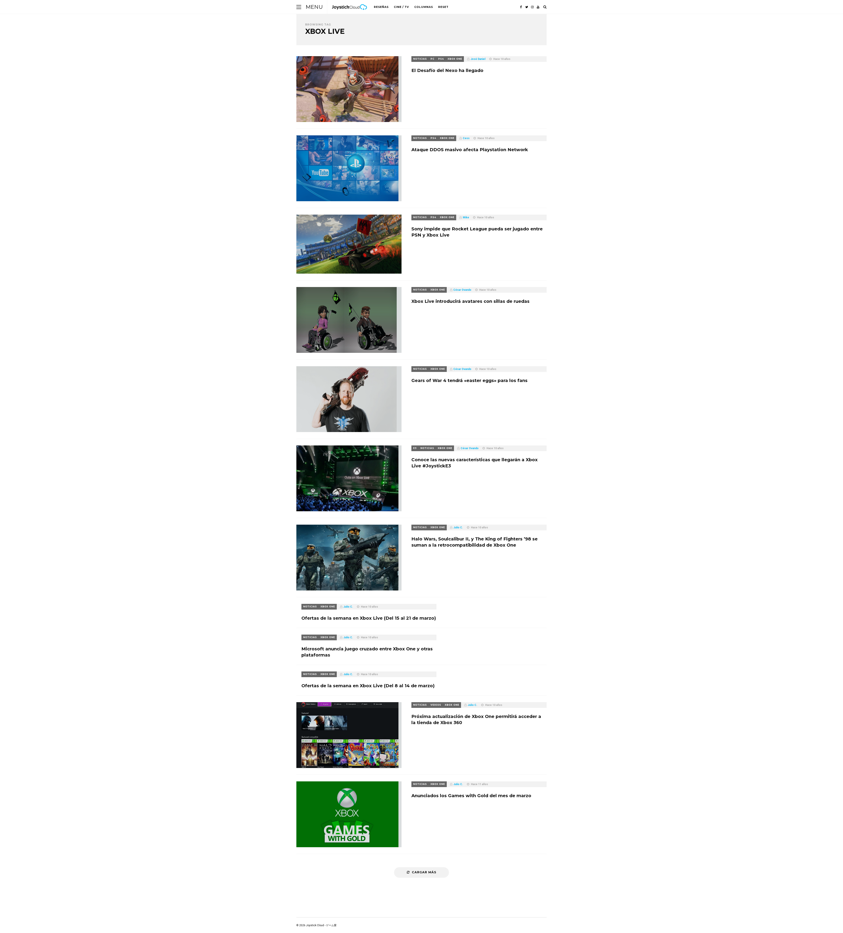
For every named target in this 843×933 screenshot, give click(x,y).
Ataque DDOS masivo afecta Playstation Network (469, 149)
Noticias (420, 58)
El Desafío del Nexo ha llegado (447, 70)
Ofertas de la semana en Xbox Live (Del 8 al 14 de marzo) (368, 685)
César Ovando (462, 289)
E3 (415, 448)
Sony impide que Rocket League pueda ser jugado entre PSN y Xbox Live (477, 232)
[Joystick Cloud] (349, 13)
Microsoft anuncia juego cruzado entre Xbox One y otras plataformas (367, 652)
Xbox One (455, 58)
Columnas (423, 7)
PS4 (441, 58)
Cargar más (424, 872)
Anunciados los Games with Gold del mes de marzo (471, 795)
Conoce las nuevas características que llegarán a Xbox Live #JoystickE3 (474, 462)
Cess (466, 138)
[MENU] (298, 7)
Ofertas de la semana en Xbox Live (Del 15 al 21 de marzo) (368, 618)
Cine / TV (401, 7)
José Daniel (477, 59)
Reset (443, 7)
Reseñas (381, 7)
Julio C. (458, 527)
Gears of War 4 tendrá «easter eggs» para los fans (469, 380)
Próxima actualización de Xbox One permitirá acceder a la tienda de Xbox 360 (476, 719)
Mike (466, 217)
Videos (436, 704)
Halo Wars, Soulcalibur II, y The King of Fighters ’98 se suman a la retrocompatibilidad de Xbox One (474, 542)
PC (432, 58)
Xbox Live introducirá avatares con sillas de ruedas (470, 301)
